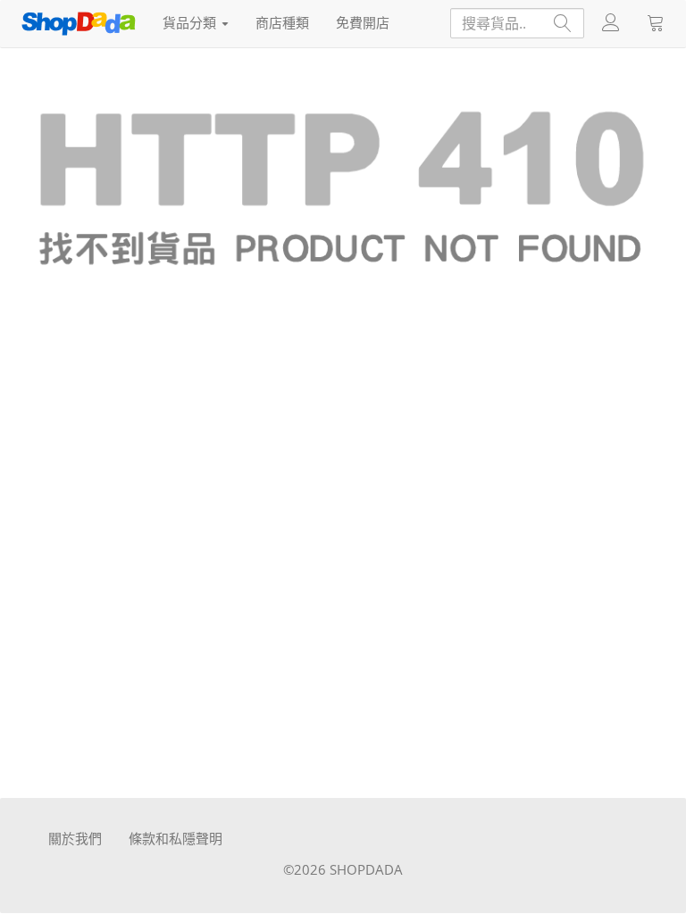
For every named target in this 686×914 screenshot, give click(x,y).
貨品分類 (191, 22)
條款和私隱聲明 (175, 838)
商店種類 (282, 22)
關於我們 (75, 838)
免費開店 (362, 22)
